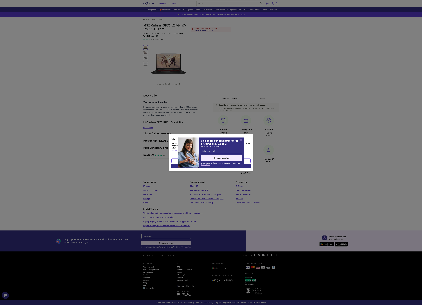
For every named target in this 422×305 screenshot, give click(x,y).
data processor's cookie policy (222, 150)
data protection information (182, 150)
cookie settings (218, 148)
